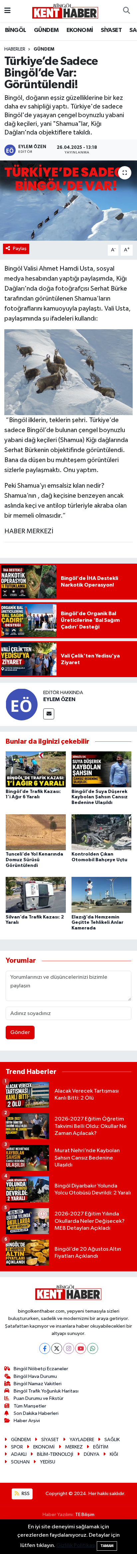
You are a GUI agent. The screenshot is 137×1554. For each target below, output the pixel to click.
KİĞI (114, 1454)
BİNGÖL (15, 30)
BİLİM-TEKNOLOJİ (55, 1454)
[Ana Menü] (7, 11)
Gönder (20, 1032)
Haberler (14, 49)
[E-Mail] (48, 713)
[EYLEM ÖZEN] (22, 704)
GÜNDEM (46, 30)
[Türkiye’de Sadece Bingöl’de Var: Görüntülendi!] (68, 200)
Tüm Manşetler (30, 1406)
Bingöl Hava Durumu (35, 1376)
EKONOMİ (80, 30)
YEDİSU (47, 1461)
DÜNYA (91, 1454)
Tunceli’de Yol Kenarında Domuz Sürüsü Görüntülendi (34, 860)
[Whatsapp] (92, 1348)
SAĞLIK (112, 1439)
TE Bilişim (84, 1514)
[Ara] (126, 11)
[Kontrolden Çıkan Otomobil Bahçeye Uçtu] (101, 832)
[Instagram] (68, 1348)
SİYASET (111, 30)
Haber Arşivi (27, 1420)
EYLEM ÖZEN (59, 699)
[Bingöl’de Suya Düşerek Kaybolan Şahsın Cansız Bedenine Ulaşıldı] (101, 769)
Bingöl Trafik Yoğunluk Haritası (46, 1391)
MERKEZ (74, 1446)
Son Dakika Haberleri (36, 1413)
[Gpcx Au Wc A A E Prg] (68, 372)
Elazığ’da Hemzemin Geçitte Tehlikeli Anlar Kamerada (97, 923)
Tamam (106, 1546)
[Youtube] (80, 1348)
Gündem (44, 49)
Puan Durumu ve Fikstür (39, 1398)
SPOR (17, 1446)
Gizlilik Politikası (76, 1545)
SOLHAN (20, 1461)
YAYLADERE (81, 1439)
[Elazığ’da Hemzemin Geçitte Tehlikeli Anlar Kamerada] (101, 895)
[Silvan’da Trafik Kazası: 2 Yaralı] (36, 895)
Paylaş (20, 248)
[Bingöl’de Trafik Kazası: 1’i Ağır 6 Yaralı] (36, 769)
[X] (56, 1348)
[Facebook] (44, 1348)
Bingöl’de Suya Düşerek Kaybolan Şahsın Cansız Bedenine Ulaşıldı (99, 797)
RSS (25, 1493)
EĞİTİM (100, 1446)
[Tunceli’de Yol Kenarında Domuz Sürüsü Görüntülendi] (36, 832)
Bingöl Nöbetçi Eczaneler (41, 1368)
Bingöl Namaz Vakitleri (38, 1383)
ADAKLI (19, 1454)
